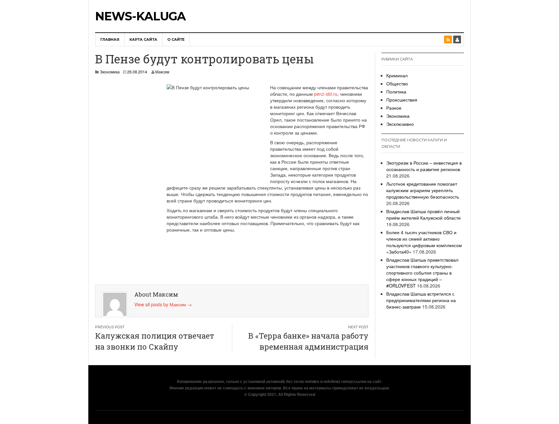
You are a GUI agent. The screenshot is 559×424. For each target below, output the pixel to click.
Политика (396, 91)
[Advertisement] (124, 181)
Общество (397, 83)
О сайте (176, 39)
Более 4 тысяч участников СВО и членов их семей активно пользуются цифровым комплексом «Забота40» (424, 242)
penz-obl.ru (325, 94)
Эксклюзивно (400, 124)
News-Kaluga (140, 16)
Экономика (110, 71)
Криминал (397, 75)
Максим (162, 71)
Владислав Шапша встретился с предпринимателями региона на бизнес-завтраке (421, 300)
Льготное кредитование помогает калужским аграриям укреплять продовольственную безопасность (422, 190)
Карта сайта (143, 39)
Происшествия (401, 99)
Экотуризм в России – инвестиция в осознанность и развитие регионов (424, 165)
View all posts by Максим (163, 304)
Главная (109, 39)
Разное (393, 107)
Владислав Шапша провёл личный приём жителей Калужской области (423, 214)
